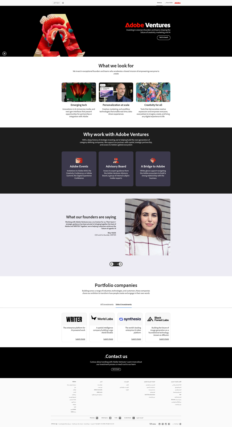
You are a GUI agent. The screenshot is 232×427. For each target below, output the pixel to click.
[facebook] (169, 424)
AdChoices (53, 424)
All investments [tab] (107, 304)
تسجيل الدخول (56, 3)
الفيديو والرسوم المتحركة (177, 392)
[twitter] (163, 424)
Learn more (164, 339)
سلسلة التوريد (73, 402)
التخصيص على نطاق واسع (150, 385)
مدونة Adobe (73, 412)
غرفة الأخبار (74, 395)
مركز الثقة (74, 404)
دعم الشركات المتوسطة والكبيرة (97, 395)
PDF (180, 395)
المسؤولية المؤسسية (72, 397)
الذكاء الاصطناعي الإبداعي (176, 385)
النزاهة (75, 407)
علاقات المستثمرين (73, 399)
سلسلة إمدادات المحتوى (151, 387)
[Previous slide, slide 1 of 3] (120, 264)
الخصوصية (92, 424)
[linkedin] (159, 424)
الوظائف (74, 390)
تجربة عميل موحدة (152, 390)
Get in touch (163, 37)
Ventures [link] (159, 3)
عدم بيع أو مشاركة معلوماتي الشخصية (65, 424)
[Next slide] (111, 264)
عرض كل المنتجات (178, 404)
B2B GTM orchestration (150, 395)
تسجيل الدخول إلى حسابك (71, 385)
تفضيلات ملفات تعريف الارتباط (77, 424)
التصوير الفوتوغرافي (178, 387)
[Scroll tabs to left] (1, 305)
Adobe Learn (99, 392)
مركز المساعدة (100, 385)
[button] (63, 2)
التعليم (127, 385)
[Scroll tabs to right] (230, 305)
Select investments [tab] (124, 304)
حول (75, 387)
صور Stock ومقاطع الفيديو (176, 402)
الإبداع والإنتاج (152, 392)
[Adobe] (177, 3)
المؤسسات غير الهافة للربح (124, 387)
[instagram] (166, 424)
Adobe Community (98, 390)
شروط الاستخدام (87, 424)
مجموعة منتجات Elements (176, 399)
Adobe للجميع (73, 409)
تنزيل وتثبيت (100, 387)
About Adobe (169, 3)
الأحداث (74, 392)
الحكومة (127, 390)
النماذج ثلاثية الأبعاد (178, 397)
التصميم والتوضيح (178, 390)
